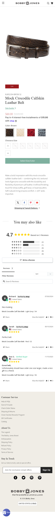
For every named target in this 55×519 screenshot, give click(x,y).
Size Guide (9, 108)
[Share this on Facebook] (24, 202)
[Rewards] (6, 512)
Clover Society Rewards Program (13, 415)
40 (37, 146)
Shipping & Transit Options (26, 208)
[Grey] (41, 132)
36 (23, 146)
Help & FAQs (5, 401)
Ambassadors (6, 439)
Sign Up (46, 470)
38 (30, 146)
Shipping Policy (6, 442)
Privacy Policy (6, 449)
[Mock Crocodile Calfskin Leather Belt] (27, 44)
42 (45, 146)
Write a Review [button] (29, 260)
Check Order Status (8, 408)
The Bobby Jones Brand (9, 435)
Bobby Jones (30, 498)
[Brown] (9, 132)
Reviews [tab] (6, 268)
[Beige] (20, 132)
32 (8, 146)
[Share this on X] (17, 202)
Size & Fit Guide (6, 405)
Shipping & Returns (8, 411)
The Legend (5, 432)
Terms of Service (7, 452)
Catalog (4, 421)
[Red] (31, 132)
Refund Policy (6, 445)
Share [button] (7, 317)
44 (8, 153)
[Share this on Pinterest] (30, 202)
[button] (47, 317)
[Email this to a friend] (37, 202)
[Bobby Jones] (27, 3)
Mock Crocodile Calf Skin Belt (13, 311)
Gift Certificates (6, 418)
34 (15, 146)
